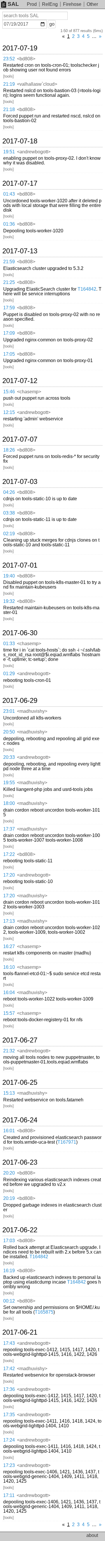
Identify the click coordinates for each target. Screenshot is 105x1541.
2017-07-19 (19, 48)
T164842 (87, 289)
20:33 (9, 757)
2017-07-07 (19, 439)
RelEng (50, 4)
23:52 (9, 58)
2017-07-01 (19, 565)
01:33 (9, 643)
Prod (32, 4)
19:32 (9, 601)
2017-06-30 (19, 633)
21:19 (9, 84)
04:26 (9, 492)
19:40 (9, 575)
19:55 (9, 782)
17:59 (9, 307)
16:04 (9, 992)
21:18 (9, 109)
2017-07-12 (19, 380)
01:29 (9, 673)
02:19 (9, 533)
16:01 (9, 1130)
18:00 (9, 803)
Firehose (72, 4)
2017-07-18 (19, 141)
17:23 (9, 1465)
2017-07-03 (19, 481)
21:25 (9, 282)
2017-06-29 (19, 700)
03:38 (9, 512)
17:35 (9, 1414)
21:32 (9, 1050)
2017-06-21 (19, 1332)
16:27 (9, 946)
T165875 (44, 1312)
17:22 (9, 854)
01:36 (9, 224)
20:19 (9, 1198)
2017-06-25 (19, 1082)
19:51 (9, 151)
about (92, 1535)
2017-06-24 (19, 1120)
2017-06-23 (19, 1162)
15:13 (9, 1093)
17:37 (9, 828)
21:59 (9, 261)
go (52, 24)
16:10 (9, 967)
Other (92, 4)
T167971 (66, 1142)
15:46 (9, 391)
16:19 (9, 1270)
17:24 (9, 1440)
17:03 (9, 1240)
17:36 (9, 1389)
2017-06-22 (19, 1230)
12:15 (9, 412)
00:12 (9, 1300)
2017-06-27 (19, 1040)
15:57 (9, 1013)
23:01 (9, 711)
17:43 (9, 1343)
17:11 (9, 1495)
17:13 (9, 921)
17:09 (9, 333)
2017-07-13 (19, 251)
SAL (13, 4)
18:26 (9, 449)
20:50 (9, 731)
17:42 (9, 1368)
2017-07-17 (19, 183)
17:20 (9, 875)
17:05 (9, 354)
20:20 (9, 1172)
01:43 (9, 194)
